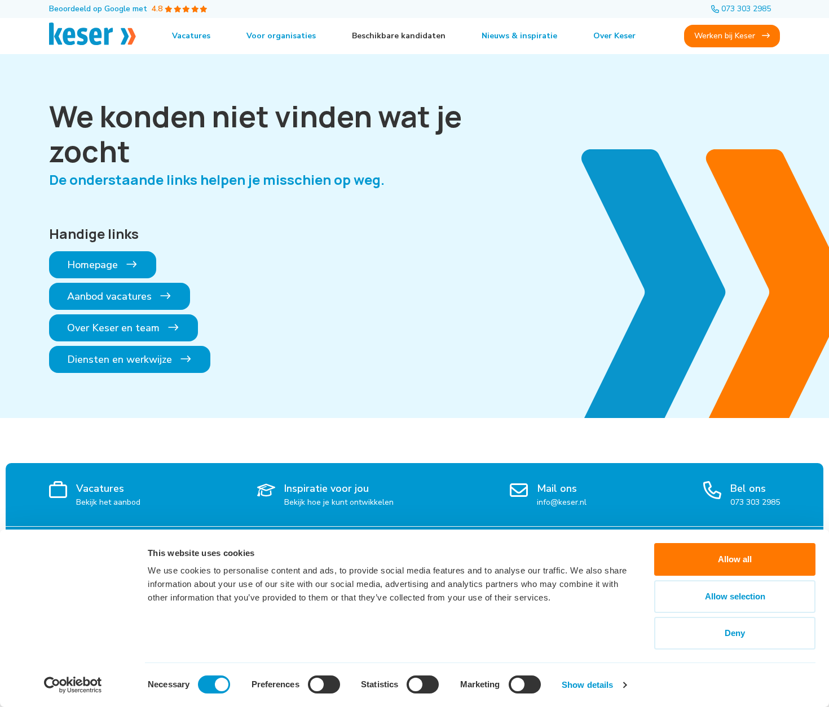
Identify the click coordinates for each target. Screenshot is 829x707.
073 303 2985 (746, 8)
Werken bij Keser (725, 35)
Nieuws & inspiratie (519, 35)
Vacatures (191, 35)
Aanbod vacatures (111, 296)
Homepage (94, 265)
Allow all (735, 559)
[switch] (324, 684)
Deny (735, 633)
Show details (587, 685)
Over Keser (614, 35)
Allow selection (735, 596)
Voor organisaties (281, 35)
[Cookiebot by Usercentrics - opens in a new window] (73, 685)
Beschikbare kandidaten (399, 35)
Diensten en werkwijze (121, 359)
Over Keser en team (114, 328)
